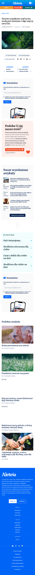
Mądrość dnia (5, 13)
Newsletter (17, 522)
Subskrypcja (17, 527)
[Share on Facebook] (18, 59)
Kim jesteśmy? (17, 557)
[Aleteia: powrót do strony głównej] (17, 3)
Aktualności (18, 510)
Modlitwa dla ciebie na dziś (15, 265)
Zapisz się (7, 102)
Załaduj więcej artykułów (17, 215)
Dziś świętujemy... (12, 240)
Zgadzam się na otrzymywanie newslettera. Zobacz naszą (18, 97)
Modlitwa (27, 7)
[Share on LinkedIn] (21, 59)
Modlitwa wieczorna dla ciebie (15, 248)
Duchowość (17, 515)
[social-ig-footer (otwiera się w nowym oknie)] (22, 546)
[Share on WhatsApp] (30, 59)
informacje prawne (17, 560)
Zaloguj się (22, 501)
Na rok (17, 539)
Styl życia (17, 513)
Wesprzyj (16, 7)
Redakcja (17, 27)
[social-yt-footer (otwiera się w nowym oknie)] (12, 546)
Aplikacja (17, 525)
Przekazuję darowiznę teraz (13, 149)
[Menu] (6, 3)
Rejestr (7, 7)
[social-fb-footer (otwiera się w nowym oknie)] (16, 546)
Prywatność (17, 569)
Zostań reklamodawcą (17, 563)
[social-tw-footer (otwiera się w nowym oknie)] (19, 546)
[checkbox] (3, 96)
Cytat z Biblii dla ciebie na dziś (15, 257)
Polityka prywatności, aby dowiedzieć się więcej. (16, 98)
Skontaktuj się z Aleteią (17, 566)
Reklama (17, 532)
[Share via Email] (27, 59)
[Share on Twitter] (24, 59)
